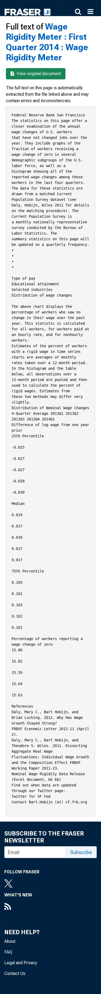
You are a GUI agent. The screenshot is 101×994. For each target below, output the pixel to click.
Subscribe (81, 852)
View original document (38, 73)
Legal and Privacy (20, 962)
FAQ (8, 952)
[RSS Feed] (18, 907)
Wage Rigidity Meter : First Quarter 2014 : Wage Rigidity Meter (47, 41)
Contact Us (14, 973)
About (9, 941)
